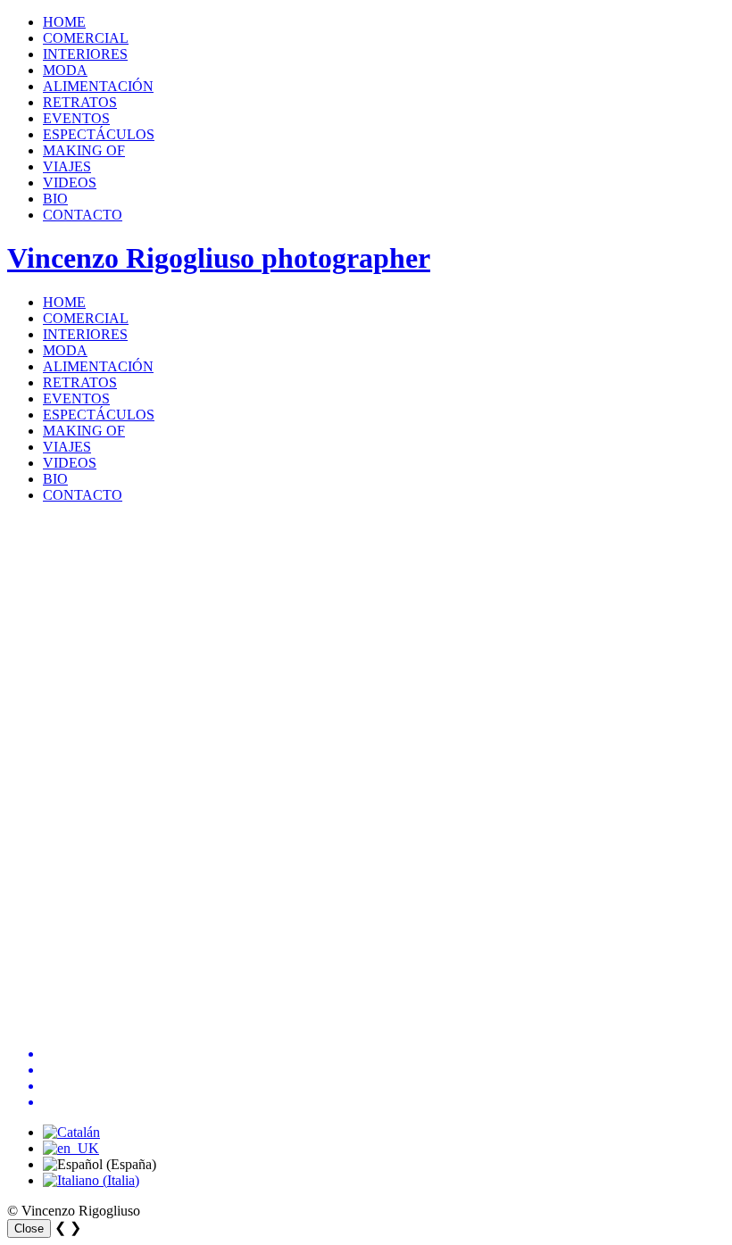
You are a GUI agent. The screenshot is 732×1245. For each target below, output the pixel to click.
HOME (64, 21)
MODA (65, 70)
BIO (55, 198)
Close (29, 1228)
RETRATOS (80, 102)
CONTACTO (82, 214)
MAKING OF (84, 150)
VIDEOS (69, 182)
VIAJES (67, 166)
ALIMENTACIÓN (98, 86)
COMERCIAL (86, 38)
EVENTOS (76, 118)
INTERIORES (85, 54)
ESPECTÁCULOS (98, 134)
